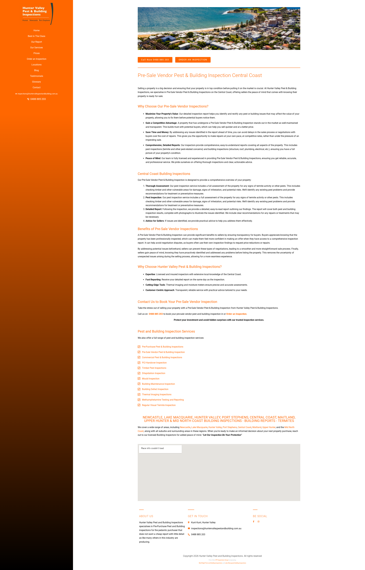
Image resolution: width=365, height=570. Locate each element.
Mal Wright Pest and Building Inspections (210, 563)
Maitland (256, 427)
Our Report (36, 41)
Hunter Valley (215, 427)
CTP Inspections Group (221, 560)
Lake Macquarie (199, 427)
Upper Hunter (268, 427)
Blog (36, 70)
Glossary (36, 81)
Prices (37, 53)
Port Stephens (230, 427)
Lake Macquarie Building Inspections (235, 563)
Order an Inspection (36, 59)
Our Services (36, 47)
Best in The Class (36, 36)
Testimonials (36, 76)
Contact (36, 87)
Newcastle (185, 427)
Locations (36, 64)
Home (36, 30)
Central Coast (244, 427)
